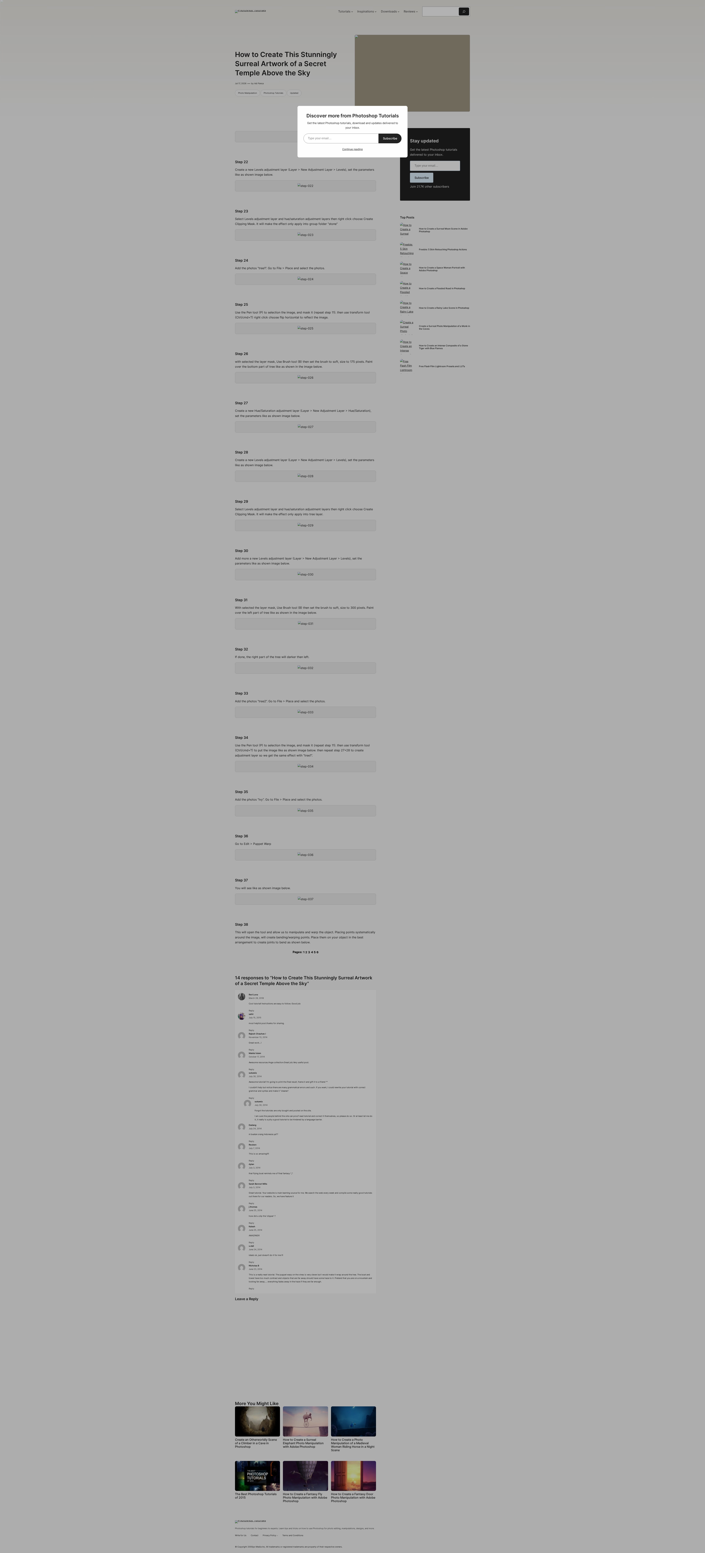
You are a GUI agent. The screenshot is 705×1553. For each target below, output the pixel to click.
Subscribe (390, 138)
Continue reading (352, 149)
